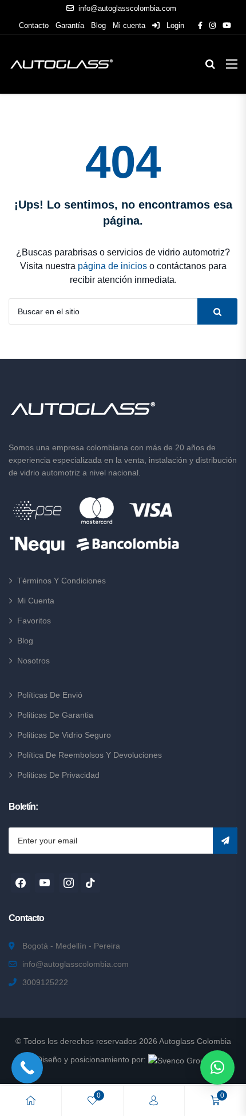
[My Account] (153, 1101)
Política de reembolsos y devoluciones (89, 754)
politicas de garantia (55, 714)
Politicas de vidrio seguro (64, 734)
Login (174, 25)
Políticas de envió (49, 694)
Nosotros (33, 660)
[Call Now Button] (27, 1067)
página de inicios (112, 266)
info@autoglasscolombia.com (127, 8)
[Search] (217, 311)
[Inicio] (30, 1101)
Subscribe (225, 840)
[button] (217, 1067)
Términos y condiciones (61, 580)
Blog (98, 25)
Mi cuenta (129, 25)
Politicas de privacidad (58, 774)
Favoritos (34, 620)
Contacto (34, 25)
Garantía (69, 25)
